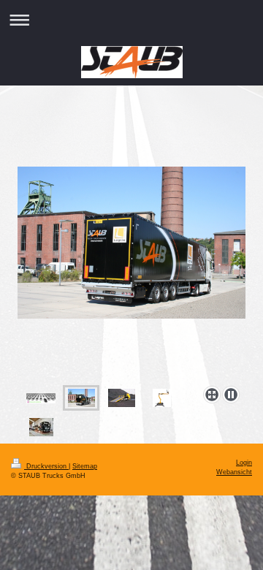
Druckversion (46, 466)
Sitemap (84, 466)
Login (244, 462)
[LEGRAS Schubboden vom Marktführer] (131, 273)
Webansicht (234, 472)
